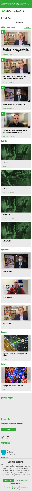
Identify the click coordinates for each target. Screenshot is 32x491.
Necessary (9, 487)
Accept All (8, 480)
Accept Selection (22, 480)
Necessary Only (16, 484)
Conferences (3, 410)
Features (3, 412)
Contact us (4, 447)
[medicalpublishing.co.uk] (8, 452)
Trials (2, 408)
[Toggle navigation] (29, 11)
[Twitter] (3, 437)
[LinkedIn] (8, 437)
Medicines (3, 406)
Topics (2, 404)
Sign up (8, 429)
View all (27, 27)
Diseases (3, 402)
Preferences (24, 487)
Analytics (16, 487)
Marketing (17, 489)
